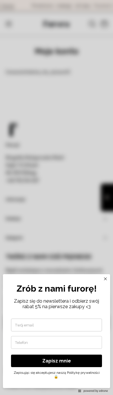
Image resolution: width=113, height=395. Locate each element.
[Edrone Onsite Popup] (56, 197)
